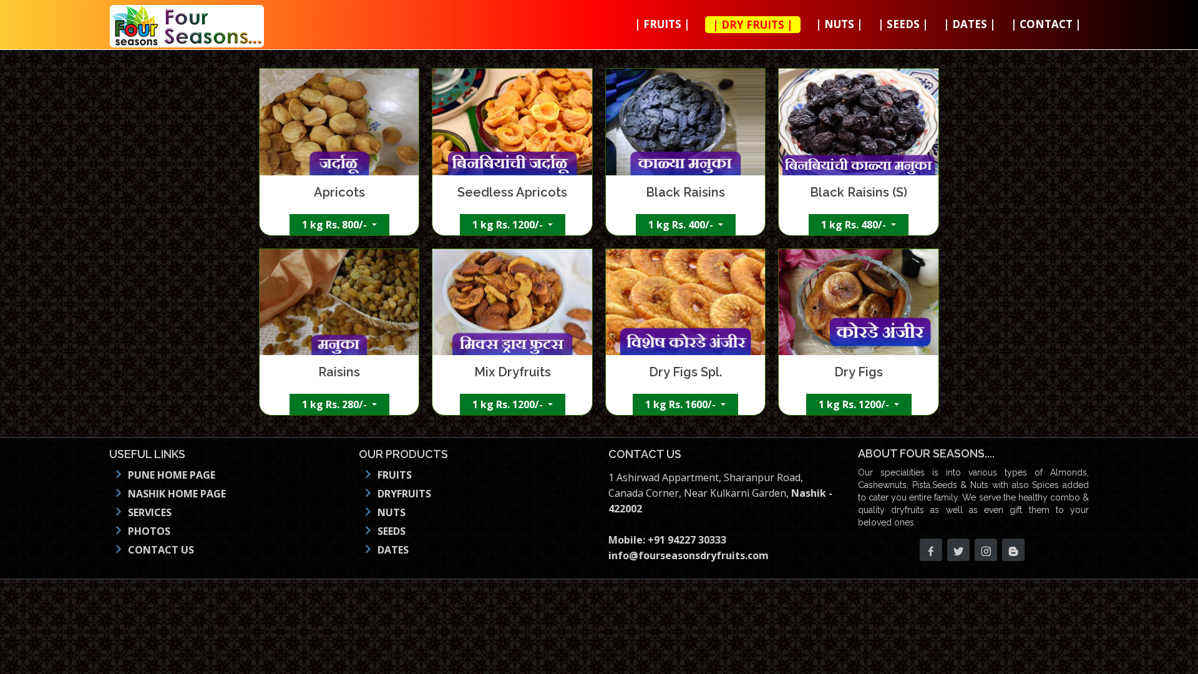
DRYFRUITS (404, 494)
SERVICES (150, 512)
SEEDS (391, 531)
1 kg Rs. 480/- (855, 225)
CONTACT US (161, 550)
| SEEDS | (903, 24)
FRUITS (394, 475)
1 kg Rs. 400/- (682, 225)
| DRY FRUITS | (753, 24)
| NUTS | (839, 24)
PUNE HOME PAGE (171, 475)
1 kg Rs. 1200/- (508, 225)
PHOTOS (149, 531)
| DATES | (969, 24)
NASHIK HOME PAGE (177, 494)
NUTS (391, 512)
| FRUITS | (662, 24)
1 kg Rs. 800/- (335, 225)
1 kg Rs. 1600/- (681, 404)
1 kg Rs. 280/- (335, 404)
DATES (393, 550)
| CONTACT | (1046, 24)
